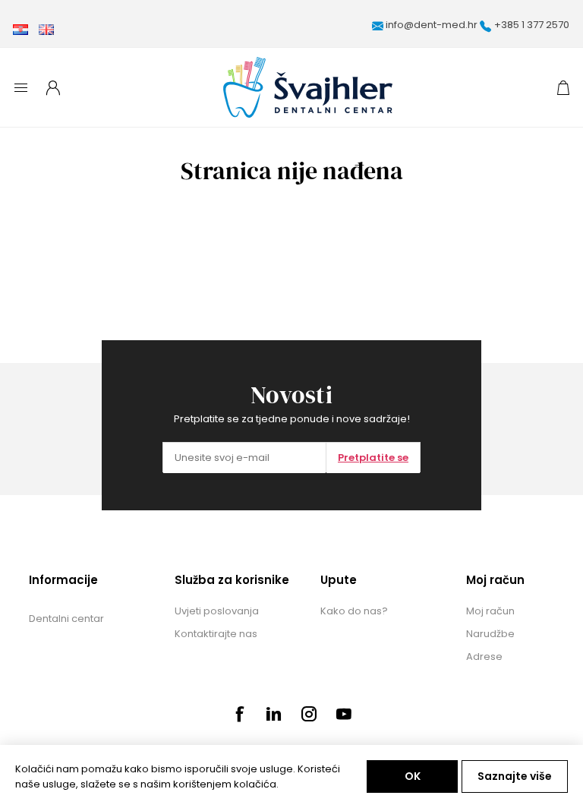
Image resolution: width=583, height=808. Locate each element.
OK (413, 776)
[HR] (20, 29)
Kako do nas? (354, 611)
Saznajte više (514, 776)
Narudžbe (490, 634)
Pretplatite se (373, 457)
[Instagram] (309, 714)
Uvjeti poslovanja (217, 611)
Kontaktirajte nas (216, 634)
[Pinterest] (274, 714)
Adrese (484, 656)
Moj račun (490, 611)
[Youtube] (344, 714)
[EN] (46, 29)
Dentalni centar (66, 618)
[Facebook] (239, 714)
